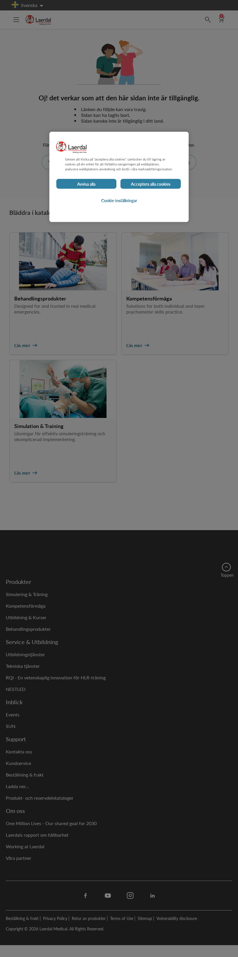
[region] (119, 177)
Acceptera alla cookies (150, 184)
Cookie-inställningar (119, 200)
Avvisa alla (86, 184)
